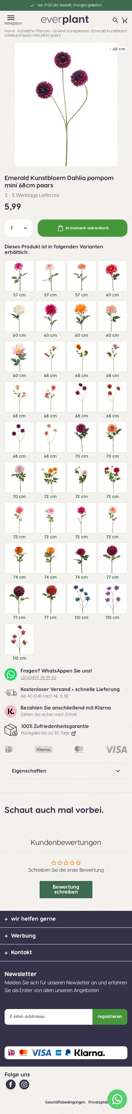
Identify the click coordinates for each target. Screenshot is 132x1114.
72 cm (50, 497)
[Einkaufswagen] (124, 20)
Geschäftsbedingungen (65, 1102)
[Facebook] (11, 1084)
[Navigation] (11, 17)
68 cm (50, 376)
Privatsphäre (100, 1102)
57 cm (19, 295)
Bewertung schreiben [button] (66, 890)
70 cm (81, 456)
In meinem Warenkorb (87, 228)
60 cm (112, 295)
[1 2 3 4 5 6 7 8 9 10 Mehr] (19, 228)
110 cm (81, 618)
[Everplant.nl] (65, 19)
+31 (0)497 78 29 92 (38, 678)
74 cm (19, 577)
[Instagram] (24, 1084)
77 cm (113, 577)
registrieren (110, 1017)
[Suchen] (115, 20)
